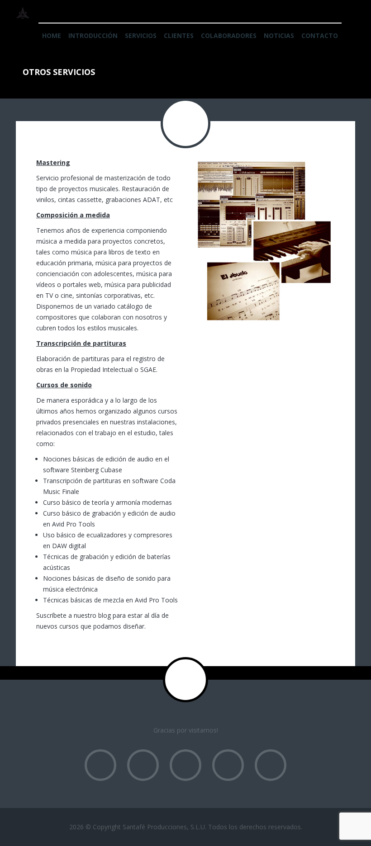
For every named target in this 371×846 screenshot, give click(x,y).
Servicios (141, 35)
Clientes (179, 35)
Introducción (93, 35)
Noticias (279, 35)
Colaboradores (229, 35)
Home (51, 35)
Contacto (319, 35)
